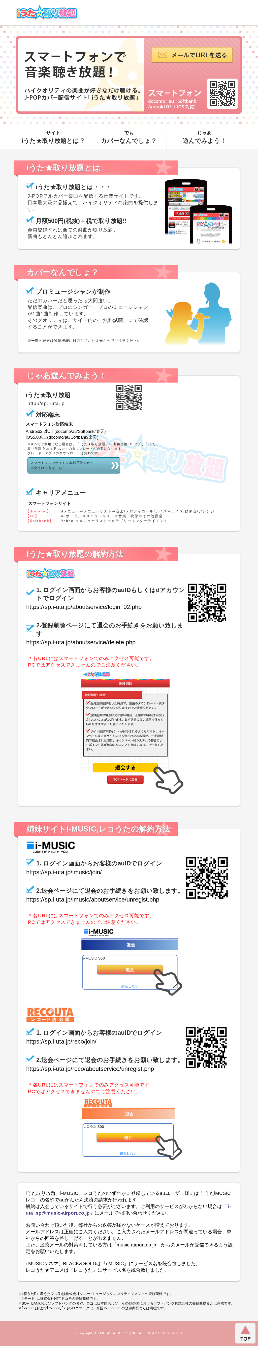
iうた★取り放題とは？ (53, 137)
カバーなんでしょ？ (129, 137)
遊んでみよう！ (204, 137)
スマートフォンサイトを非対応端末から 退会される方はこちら (62, 465)
